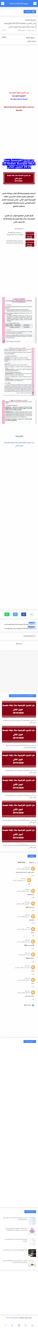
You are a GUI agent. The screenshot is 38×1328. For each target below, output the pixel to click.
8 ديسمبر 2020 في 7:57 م (23, 942)
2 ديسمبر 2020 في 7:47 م (23, 929)
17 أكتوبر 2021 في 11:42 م (23, 980)
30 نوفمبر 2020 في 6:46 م (23, 904)
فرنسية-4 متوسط (30, 20)
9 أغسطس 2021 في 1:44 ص (22, 967)
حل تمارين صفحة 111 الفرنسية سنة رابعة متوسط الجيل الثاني (20, 796)
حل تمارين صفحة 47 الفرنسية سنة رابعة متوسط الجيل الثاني (14, 242)
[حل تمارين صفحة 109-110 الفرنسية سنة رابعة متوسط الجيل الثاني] (19, 809)
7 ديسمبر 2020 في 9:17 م (19, 880)
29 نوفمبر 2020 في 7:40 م (23, 891)
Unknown (27, 867)
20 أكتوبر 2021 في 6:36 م (23, 993)
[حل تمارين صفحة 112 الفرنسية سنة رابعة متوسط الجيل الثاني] (19, 759)
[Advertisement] (19, 71)
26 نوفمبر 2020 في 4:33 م (23, 869)
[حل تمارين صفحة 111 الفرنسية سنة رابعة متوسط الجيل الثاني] (19, 784)
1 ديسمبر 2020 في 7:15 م (23, 917)
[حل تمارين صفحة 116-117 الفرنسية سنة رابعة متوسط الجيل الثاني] (19, 709)
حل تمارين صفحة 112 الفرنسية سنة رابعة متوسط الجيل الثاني (20, 772)
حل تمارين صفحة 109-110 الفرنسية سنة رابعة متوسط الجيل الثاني (19, 821)
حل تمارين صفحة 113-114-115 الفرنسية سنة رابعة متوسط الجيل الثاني (21, 747)
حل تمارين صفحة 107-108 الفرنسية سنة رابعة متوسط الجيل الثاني (19, 846)
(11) (3, 30)
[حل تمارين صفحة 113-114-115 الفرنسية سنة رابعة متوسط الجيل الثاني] (19, 734)
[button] (23, 614)
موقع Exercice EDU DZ (19, 4)
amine (28, 927)
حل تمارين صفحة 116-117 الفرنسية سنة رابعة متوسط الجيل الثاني (19, 722)
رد (33, 875)
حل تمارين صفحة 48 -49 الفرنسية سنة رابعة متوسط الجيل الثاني (15, 234)
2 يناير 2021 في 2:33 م (24, 955)
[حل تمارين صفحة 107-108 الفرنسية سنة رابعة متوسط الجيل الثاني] (19, 834)
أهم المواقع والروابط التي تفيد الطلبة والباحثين (15, 1250)
